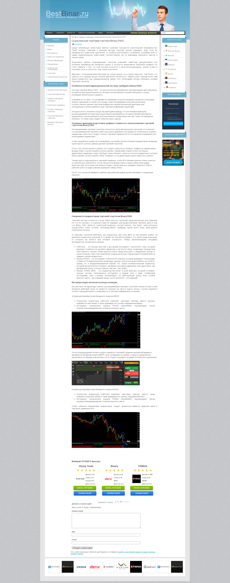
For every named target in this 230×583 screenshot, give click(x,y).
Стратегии (60, 33)
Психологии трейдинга (56, 105)
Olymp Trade (172, 46)
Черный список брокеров (57, 90)
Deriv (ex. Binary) (174, 51)
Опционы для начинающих (52, 68)
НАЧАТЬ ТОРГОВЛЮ (85, 488)
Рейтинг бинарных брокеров (144, 33)
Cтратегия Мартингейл (56, 94)
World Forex (172, 78)
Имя (73, 532)
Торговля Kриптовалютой (57, 77)
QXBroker (171, 65)
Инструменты (52, 53)
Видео (100, 33)
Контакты (110, 33)
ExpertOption (172, 83)
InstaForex (172, 87)
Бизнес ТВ (71, 33)
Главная (49, 33)
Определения (52, 64)
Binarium (171, 55)
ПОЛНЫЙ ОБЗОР (85, 493)
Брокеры (50, 45)
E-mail (74, 540)
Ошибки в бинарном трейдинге (55, 99)
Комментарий (77, 511)
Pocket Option (173, 60)
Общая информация (55, 60)
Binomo (170, 74)
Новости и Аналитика (86, 33)
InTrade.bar (172, 69)
